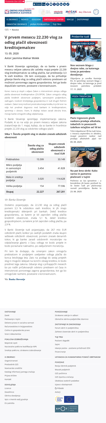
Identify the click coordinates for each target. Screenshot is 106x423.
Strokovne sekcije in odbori (66, 315)
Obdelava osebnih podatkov (67, 380)
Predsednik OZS (11, 364)
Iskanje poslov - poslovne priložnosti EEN (72, 348)
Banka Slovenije (16, 279)
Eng (43, 4)
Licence (8, 388)
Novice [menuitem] (24, 19)
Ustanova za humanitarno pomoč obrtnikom (77, 357)
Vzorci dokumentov (13, 334)
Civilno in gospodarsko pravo (17, 330)
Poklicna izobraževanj (16, 339)
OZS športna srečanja (64, 377)
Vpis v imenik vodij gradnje (16, 399)
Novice (15, 29)
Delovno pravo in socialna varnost (19, 322)
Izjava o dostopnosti (63, 384)
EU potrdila (9, 403)
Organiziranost (11, 360)
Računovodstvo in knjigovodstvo (18, 326)
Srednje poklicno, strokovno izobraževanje (23, 350)
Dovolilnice (9, 392)
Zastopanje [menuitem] (83, 19)
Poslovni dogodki (62, 340)
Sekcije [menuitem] (70, 19)
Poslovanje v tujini (12, 319)
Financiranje (60, 351)
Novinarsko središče (13, 368)
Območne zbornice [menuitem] (16, 24)
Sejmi (57, 344)
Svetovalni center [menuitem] (53, 19)
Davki (7, 315)
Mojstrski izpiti (11, 343)
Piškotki (60, 388)
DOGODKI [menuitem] (36, 19)
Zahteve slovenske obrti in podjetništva (72, 331)
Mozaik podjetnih (62, 369)
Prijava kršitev (11, 375)
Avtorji (57, 392)
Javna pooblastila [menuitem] (40, 24)
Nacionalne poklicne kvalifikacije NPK (21, 346)
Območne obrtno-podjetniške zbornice (71, 319)
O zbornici (10, 357)
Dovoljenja (10, 384)
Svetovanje (10, 311)
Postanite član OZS (13, 1)
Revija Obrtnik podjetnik (65, 366)
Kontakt (8, 379)
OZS (7, 29)
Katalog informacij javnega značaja (20, 372)
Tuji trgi (59, 337)
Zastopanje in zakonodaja (68, 324)
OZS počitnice (61, 373)
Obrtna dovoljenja (12, 395)
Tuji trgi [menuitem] (57, 24)
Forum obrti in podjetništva (67, 328)
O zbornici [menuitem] (12, 19)
